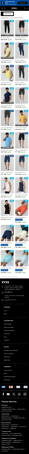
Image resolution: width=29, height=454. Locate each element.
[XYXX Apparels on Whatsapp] (19, 394)
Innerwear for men (6, 407)
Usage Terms (7, 360)
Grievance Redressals (9, 330)
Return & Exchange (8, 327)
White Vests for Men (7, 418)
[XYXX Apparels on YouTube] (8, 394)
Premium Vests (5, 416)
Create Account (8, 370)
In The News (7, 380)
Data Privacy (7, 356)
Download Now (22, 2)
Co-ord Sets (5, 451)
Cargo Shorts (14, 426)
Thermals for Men (6, 449)
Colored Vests (14, 416)
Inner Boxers (14, 424)
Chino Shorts (5, 428)
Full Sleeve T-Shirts (17, 435)
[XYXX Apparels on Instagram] (25, 394)
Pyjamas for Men (6, 444)
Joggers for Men (17, 440)
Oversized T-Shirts (6, 435)
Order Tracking (7, 324)
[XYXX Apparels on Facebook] (3, 394)
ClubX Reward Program (10, 376)
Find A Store (7, 333)
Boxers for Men (5, 424)
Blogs (5, 314)
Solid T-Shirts (5, 433)
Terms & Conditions (9, 353)
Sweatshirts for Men (6, 440)
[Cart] (24, 8)
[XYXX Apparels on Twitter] (13, 394)
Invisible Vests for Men (19, 418)
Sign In (5, 373)
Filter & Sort (8, 14)
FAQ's (5, 337)
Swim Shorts (22, 426)
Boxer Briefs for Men (7, 411)
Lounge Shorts (5, 426)
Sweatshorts (13, 428)
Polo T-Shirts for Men (15, 433)
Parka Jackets (16, 442)
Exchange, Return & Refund (11, 350)
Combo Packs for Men (18, 449)
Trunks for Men (21, 409)
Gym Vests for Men (6, 419)
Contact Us (6, 340)
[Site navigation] (2, 8)
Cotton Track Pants (6, 442)
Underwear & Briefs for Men (8, 409)
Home (2, 276)
